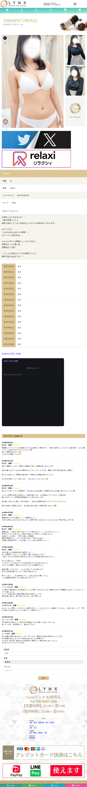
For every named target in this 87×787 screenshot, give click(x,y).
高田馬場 (41, 722)
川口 (35, 727)
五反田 (52, 722)
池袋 (30, 722)
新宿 (35, 722)
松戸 (30, 732)
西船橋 (40, 732)
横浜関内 (32, 738)
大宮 (30, 727)
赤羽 (47, 722)
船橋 (35, 732)
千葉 (45, 732)
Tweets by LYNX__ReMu (11, 353)
